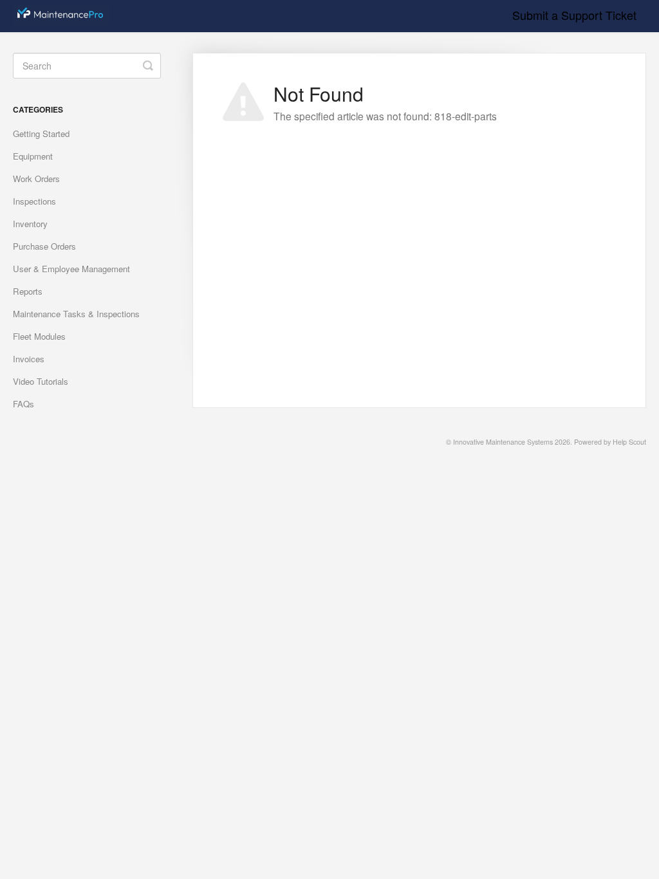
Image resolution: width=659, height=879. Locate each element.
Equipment (33, 156)
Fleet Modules (39, 336)
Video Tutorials (40, 381)
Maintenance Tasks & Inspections (76, 314)
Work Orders (36, 178)
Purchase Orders (44, 246)
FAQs (23, 404)
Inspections (34, 201)
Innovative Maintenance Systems (503, 442)
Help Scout (629, 442)
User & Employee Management (71, 269)
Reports (27, 291)
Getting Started (41, 133)
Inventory (30, 223)
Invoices (28, 359)
